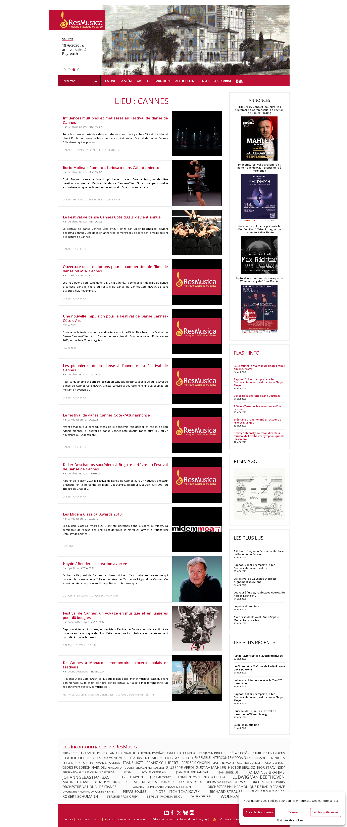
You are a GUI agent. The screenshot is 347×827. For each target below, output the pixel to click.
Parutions (162, 81)
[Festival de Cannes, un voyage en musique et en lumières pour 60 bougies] (196, 628)
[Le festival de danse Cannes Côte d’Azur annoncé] (196, 430)
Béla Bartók (240, 753)
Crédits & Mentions (161, 819)
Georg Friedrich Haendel (84, 767)
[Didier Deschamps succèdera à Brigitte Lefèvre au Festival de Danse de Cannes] (196, 480)
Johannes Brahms (266, 772)
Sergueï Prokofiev (122, 796)
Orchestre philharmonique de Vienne (88, 791)
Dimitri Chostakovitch (170, 757)
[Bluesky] (185, 812)
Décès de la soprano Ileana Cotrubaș (257, 395)
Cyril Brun (73, 568)
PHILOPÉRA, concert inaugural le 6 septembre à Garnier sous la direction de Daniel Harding (259, 109)
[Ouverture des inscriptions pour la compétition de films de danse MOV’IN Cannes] (196, 282)
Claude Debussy (78, 757)
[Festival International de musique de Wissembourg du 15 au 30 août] (259, 309)
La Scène (126, 81)
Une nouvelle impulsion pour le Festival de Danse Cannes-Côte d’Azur (115, 318)
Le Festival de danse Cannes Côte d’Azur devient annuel (112, 217)
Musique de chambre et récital (134, 694)
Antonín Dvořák (151, 753)
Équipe (109, 819)
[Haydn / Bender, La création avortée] (196, 579)
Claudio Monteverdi (111, 757)
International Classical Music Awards (88, 772)
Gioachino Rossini (150, 767)
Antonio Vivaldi (122, 753)
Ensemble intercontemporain (220, 757)
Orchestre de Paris (268, 782)
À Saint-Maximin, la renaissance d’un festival (257, 408)
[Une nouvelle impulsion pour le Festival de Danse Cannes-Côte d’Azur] (196, 331)
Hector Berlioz (241, 767)
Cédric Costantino (78, 671)
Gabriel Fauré (223, 762)
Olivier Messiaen (107, 782)
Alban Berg (70, 753)
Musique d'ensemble (100, 694)
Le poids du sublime (246, 725)
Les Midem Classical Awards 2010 (92, 514)
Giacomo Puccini (121, 767)
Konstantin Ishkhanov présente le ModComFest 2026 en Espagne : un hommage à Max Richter (259, 229)
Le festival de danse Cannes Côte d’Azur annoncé (106, 415)
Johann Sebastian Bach (87, 777)
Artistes (143, 81)
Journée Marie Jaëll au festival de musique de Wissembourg (255, 712)
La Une (110, 81)
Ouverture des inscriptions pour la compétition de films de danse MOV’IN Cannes (115, 268)
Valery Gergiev (201, 796)
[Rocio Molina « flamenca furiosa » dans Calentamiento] (196, 183)
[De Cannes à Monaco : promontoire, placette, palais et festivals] (196, 678)
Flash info (79, 249)
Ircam (127, 772)
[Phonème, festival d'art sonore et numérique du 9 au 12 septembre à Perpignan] (259, 198)
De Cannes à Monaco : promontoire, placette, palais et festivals (115, 664)
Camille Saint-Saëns (269, 753)
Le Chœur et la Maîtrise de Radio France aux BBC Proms (259, 367)
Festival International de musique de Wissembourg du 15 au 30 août (259, 280)
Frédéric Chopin (196, 762)
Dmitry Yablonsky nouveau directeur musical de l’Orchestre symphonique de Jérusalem (259, 436)
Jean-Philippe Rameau (192, 772)
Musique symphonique (104, 595)
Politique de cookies (290, 820)
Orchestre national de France (89, 786)
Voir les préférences (325, 812)
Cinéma (67, 645)
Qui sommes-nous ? (89, 819)
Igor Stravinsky (271, 767)
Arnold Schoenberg (181, 753)
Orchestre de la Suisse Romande (150, 782)
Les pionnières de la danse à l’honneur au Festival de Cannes (115, 367)
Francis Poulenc (108, 762)
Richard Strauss (226, 791)
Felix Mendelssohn (77, 762)
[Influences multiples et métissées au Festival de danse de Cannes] (196, 133)
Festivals (78, 150)
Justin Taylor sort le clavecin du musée (258, 655)
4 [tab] (78, 69)
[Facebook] (172, 814)
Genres (203, 81)
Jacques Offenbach (153, 772)
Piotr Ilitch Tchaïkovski (178, 791)
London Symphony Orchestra (201, 777)
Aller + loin (184, 81)
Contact (68, 819)
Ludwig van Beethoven (258, 777)
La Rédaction (75, 275)
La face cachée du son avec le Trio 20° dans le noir (258, 681)
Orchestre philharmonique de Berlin (162, 786)
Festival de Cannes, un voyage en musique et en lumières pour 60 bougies (115, 615)
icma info (239, 80)
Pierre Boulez (134, 791)
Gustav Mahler (211, 767)
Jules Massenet (160, 777)
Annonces (140, 819)
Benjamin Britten (213, 753)
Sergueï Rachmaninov (164, 796)
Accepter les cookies (259, 812)
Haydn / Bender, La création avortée (95, 563)
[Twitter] (179, 814)
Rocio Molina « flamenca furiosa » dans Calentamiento (111, 167)
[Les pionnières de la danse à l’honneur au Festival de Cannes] (196, 381)
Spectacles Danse (109, 150)
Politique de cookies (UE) (192, 819)
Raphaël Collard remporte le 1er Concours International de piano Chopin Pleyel (259, 382)
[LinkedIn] (166, 814)
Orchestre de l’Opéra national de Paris (213, 782)
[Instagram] (192, 812)
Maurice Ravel (76, 782)
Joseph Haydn (131, 777)
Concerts (69, 595)
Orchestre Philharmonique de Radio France (246, 786)
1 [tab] (64, 69)
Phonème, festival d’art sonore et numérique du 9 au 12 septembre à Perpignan (259, 167)
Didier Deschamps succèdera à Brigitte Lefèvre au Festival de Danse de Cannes (115, 466)
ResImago (245, 461)
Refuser (293, 812)
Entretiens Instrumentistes (266, 757)
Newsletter (123, 819)
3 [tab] (73, 69)
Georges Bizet (275, 762)
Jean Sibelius (228, 772)
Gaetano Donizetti (249, 762)
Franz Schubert (162, 762)
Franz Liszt (133, 762)
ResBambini (222, 81)
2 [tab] (69, 69)
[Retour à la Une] (77, 20)
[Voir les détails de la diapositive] (195, 40)
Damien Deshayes (78, 622)
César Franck (138, 757)
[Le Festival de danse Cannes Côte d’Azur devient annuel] (196, 232)
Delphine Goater (77, 127)
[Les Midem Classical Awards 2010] (196, 529)
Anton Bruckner (94, 753)
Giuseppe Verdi (180, 767)
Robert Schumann (80, 796)
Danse (67, 150)
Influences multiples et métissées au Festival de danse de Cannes (115, 120)
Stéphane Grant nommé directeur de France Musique (257, 421)
